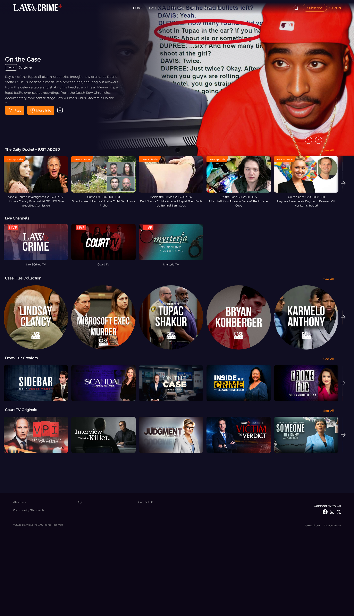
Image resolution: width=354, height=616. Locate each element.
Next (316, 138)
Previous (306, 138)
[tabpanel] (177, 86)
